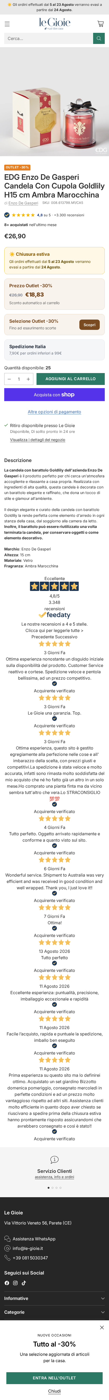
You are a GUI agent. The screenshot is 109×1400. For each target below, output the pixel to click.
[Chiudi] (102, 1327)
